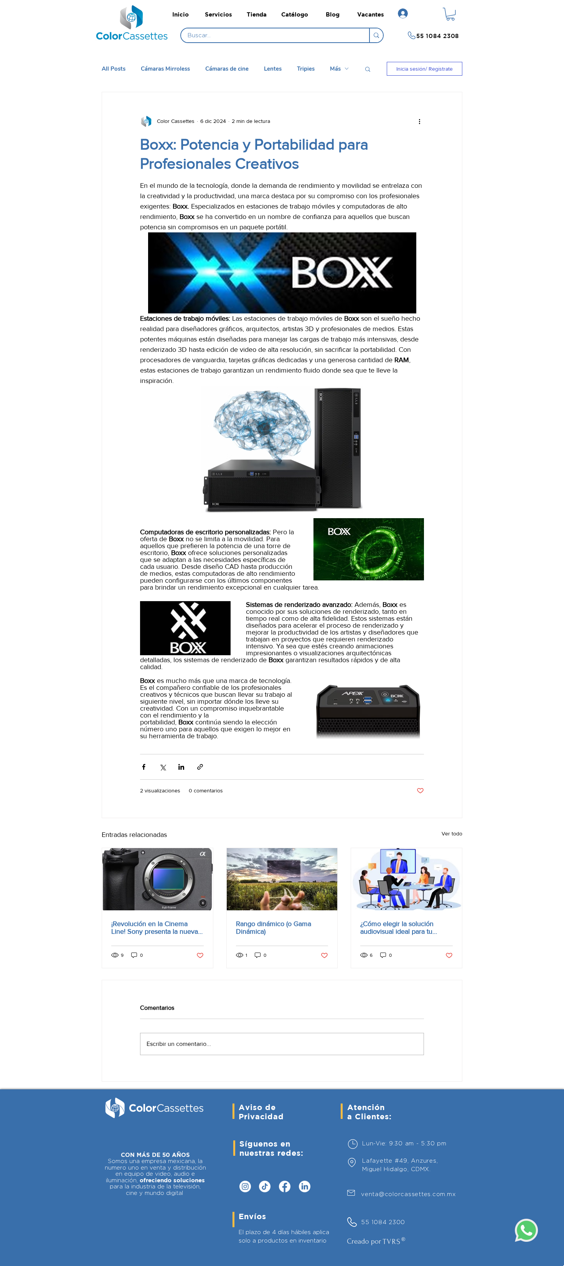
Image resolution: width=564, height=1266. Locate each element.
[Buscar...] (376, 35)
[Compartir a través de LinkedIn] (181, 767)
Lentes (273, 68)
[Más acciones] (419, 121)
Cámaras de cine (227, 68)
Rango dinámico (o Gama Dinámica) (273, 927)
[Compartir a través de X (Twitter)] (162, 767)
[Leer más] (134, 36)
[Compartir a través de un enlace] (200, 767)
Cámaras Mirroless (165, 68)
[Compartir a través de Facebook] (143, 767)
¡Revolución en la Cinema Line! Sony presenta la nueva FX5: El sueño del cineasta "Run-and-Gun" (154, 927)
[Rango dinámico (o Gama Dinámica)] (282, 879)
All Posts (113, 68)
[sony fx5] (157, 879)
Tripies (306, 68)
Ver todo (452, 833)
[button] (450, 14)
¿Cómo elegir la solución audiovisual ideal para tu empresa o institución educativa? (397, 927)
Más (335, 68)
